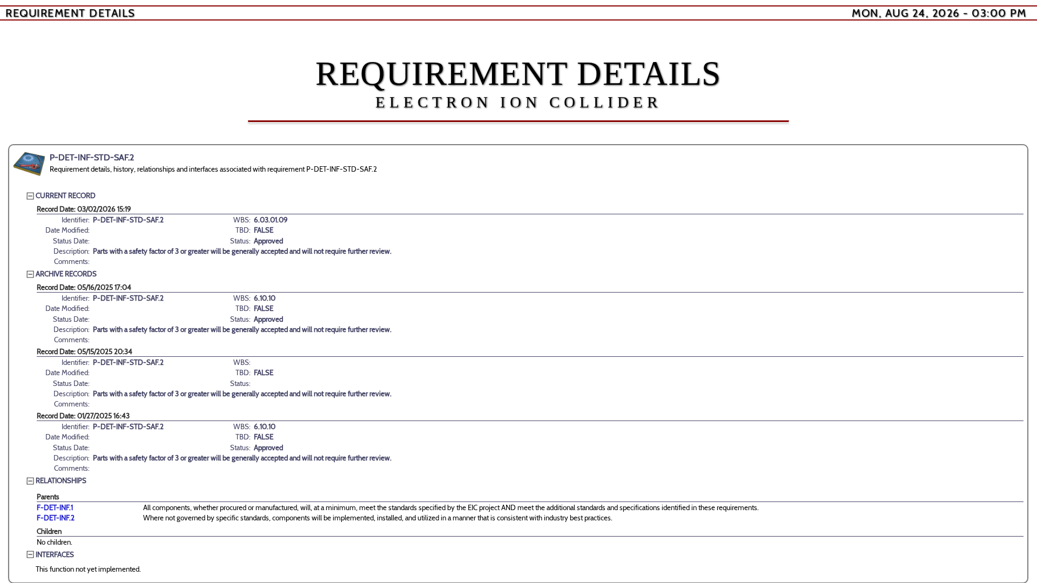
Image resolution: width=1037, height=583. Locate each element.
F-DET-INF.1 (55, 507)
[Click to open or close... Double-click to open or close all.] (29, 164)
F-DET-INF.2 (56, 517)
